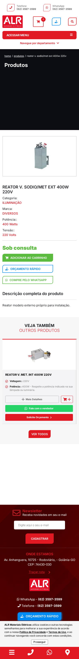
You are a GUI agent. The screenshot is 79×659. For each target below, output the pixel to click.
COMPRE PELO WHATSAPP (28, 280)
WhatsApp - (40, 599)
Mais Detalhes (34, 399)
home (7, 55)
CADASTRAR (39, 538)
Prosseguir (39, 641)
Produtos (19, 55)
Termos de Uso (57, 632)
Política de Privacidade (32, 632)
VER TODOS (39, 434)
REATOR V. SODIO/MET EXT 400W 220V (46, 55)
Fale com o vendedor (41, 408)
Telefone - (41, 606)
